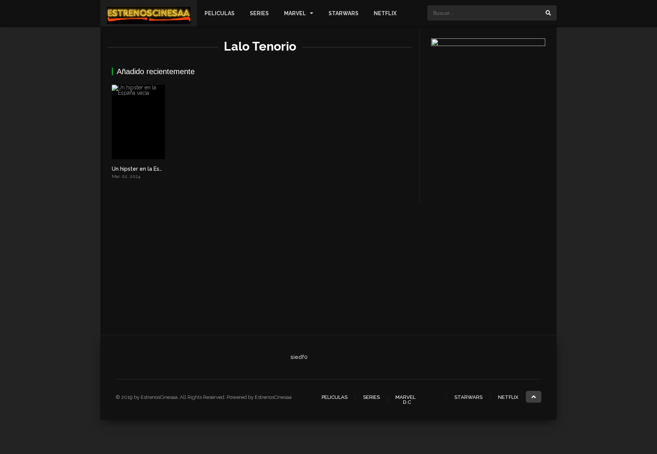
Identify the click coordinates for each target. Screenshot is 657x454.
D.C (407, 402)
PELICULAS (220, 13)
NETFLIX (385, 13)
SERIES (259, 13)
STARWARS (343, 13)
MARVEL (295, 13)
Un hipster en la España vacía (149, 169)
